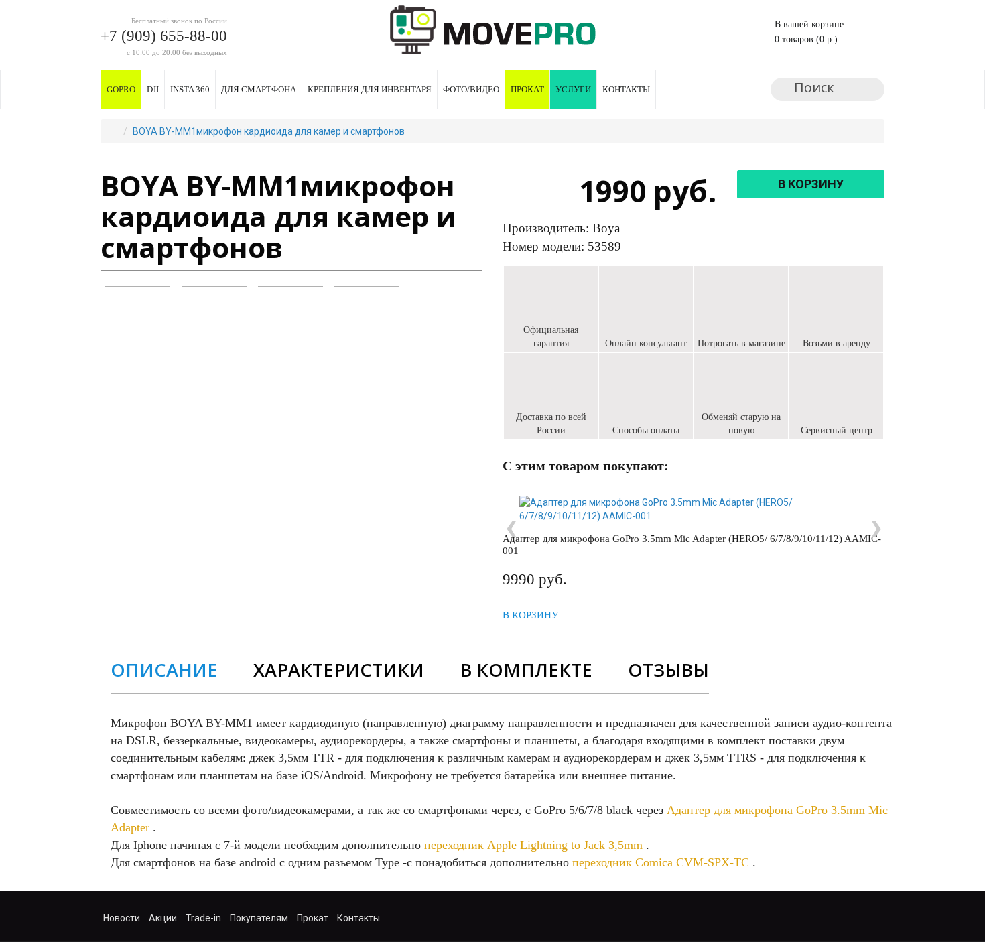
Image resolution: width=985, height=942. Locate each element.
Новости (121, 918)
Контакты (626, 89)
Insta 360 (190, 89)
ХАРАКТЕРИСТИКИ (338, 669)
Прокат (527, 89)
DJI (153, 89)
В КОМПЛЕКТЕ (526, 669)
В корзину (531, 615)
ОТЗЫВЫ (668, 669)
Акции (163, 918)
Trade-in (203, 918)
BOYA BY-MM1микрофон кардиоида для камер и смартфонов (269, 131)
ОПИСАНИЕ (164, 669)
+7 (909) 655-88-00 (164, 35)
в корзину (811, 184)
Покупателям (259, 918)
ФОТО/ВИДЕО (471, 89)
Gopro (121, 89)
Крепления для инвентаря (370, 89)
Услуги (573, 89)
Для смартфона (258, 89)
